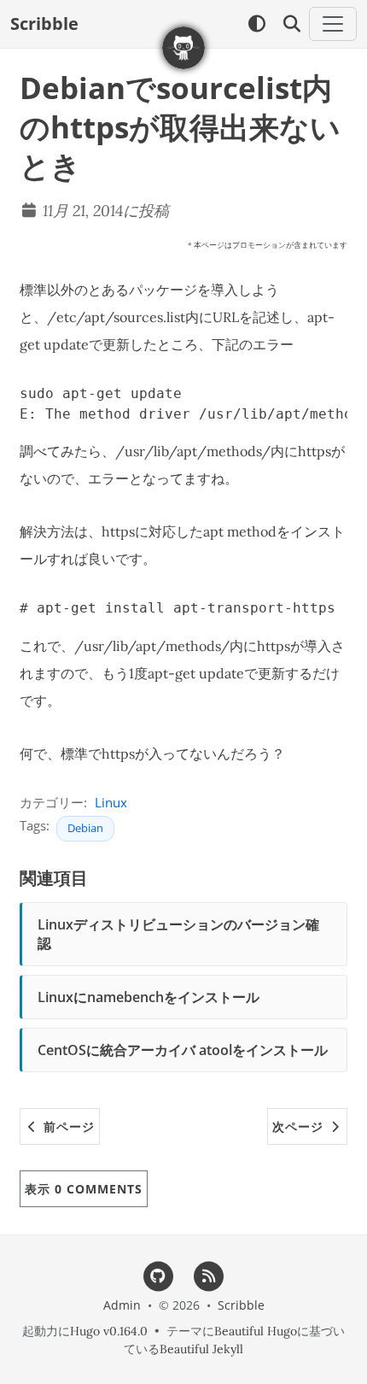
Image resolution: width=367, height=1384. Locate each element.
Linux (111, 802)
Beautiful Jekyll (201, 1349)
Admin (122, 1305)
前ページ (67, 1126)
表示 (84, 1189)
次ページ (300, 1126)
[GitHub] (158, 1274)
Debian (85, 828)
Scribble (44, 23)
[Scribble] (183, 47)
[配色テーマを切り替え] (256, 24)
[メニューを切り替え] (333, 24)
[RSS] (209, 1274)
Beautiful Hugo (255, 1331)
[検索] (291, 24)
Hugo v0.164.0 (109, 1331)
